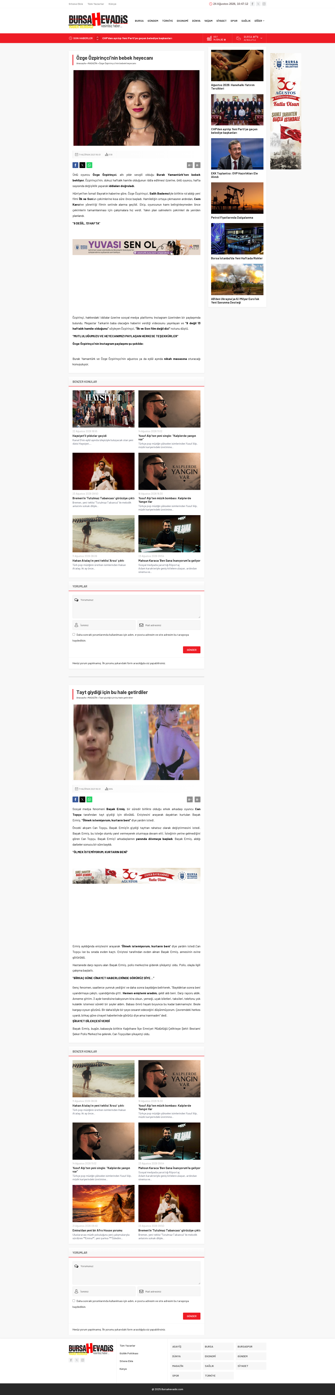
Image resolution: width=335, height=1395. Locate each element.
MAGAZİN (92, 63)
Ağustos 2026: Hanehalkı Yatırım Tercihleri (233, 86)
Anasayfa (81, 63)
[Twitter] (258, 4)
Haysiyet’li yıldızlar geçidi (90, 435)
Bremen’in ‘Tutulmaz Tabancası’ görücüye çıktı (104, 498)
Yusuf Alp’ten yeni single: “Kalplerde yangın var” (167, 437)
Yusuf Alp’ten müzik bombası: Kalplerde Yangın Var (164, 499)
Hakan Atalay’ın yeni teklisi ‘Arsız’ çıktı (98, 560)
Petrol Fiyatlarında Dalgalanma (232, 217)
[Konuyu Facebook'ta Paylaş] (75, 165)
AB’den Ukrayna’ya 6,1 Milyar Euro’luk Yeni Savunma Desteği (235, 300)
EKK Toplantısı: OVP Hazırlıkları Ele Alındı (128, 38)
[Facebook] (252, 4)
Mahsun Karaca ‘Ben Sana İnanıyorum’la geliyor (169, 560)
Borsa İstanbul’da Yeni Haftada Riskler (237, 258)
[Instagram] (264, 4)
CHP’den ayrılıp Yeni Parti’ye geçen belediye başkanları (234, 130)
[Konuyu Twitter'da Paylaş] (82, 165)
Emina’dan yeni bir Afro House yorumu (97, 1230)
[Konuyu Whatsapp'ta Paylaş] (89, 165)
